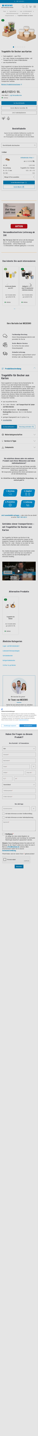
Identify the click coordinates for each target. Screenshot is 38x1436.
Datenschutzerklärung (23, 720)
